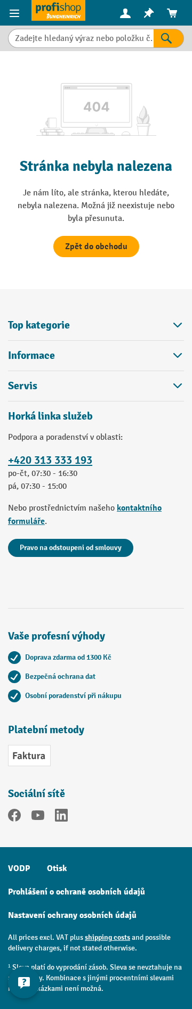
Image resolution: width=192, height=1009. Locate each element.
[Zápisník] (149, 13)
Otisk (57, 868)
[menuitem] (125, 13)
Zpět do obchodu (96, 246)
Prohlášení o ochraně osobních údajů (76, 892)
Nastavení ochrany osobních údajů (72, 915)
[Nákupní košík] (172, 13)
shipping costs (107, 937)
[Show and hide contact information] (24, 982)
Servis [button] (22, 385)
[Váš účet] (125, 13)
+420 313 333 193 (50, 460)
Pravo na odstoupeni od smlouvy (71, 547)
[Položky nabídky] (15, 13)
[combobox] (81, 38)
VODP (19, 868)
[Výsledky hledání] (169, 38)
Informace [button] (31, 355)
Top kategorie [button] (39, 325)
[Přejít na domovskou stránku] (58, 10)
